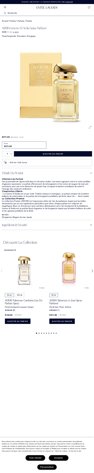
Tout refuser (35, 458)
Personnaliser (47, 467)
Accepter (58, 458)
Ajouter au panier (53, 154)
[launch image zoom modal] (90, 127)
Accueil (5, 21)
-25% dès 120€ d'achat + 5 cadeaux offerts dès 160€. (47, 2)
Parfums (21, 21)
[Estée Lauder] (47, 7)
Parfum (13, 21)
